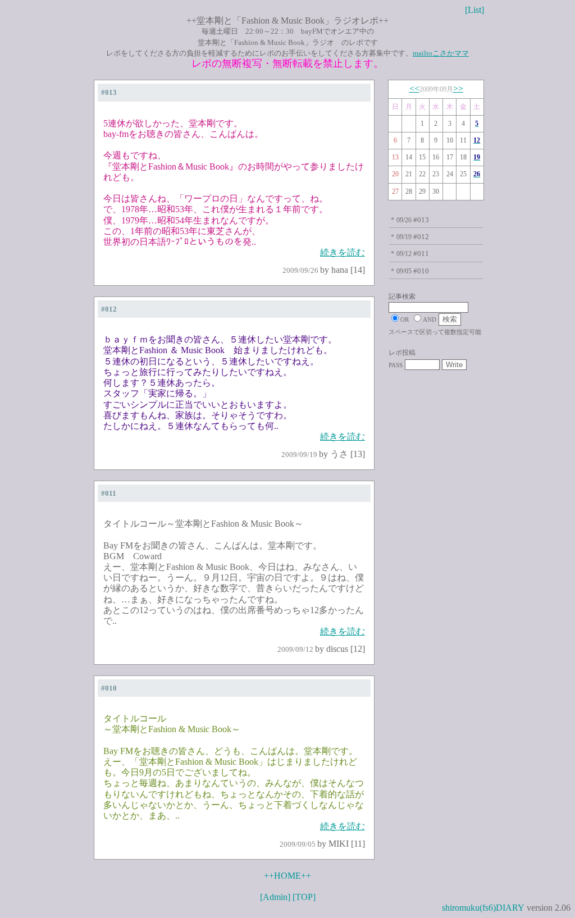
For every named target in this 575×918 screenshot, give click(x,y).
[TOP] (304, 897)
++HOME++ (287, 875)
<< (414, 88)
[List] (474, 10)
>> (458, 88)
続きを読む (342, 252)
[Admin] (275, 897)
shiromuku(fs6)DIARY (483, 907)
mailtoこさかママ (441, 53)
